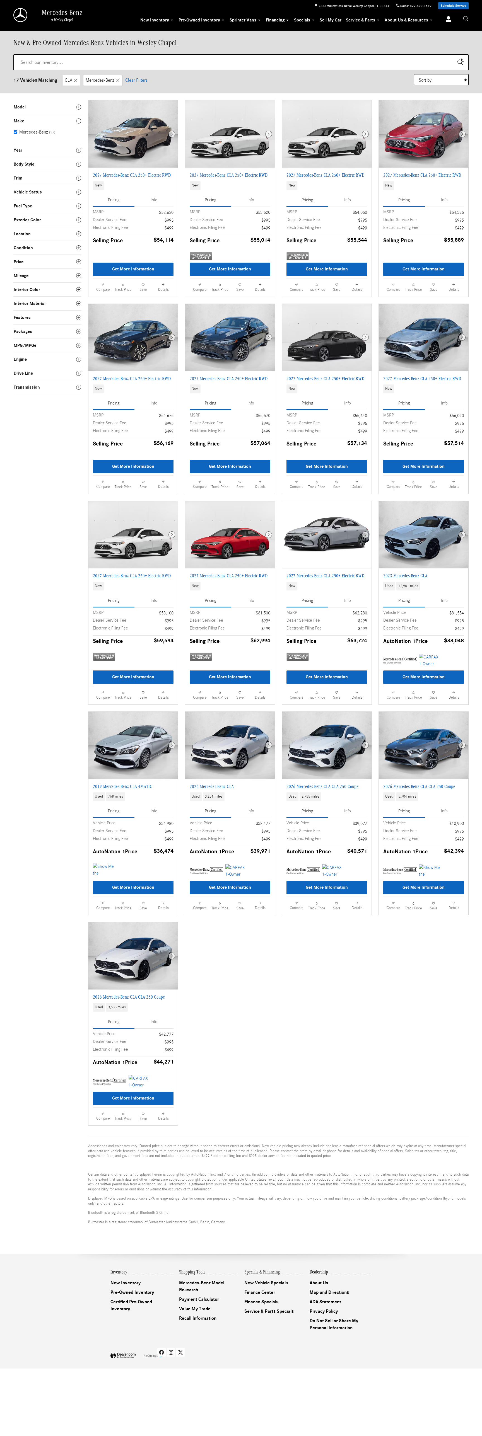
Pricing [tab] (113, 199)
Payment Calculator (199, 1299)
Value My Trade (195, 1309)
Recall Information (197, 1318)
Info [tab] (154, 199)
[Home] (20, 15)
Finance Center (259, 1292)
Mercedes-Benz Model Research (201, 1286)
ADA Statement (325, 1302)
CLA (68, 80)
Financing (275, 20)
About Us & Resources (406, 20)
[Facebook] (161, 1352)
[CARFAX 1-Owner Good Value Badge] (139, 1081)
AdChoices (151, 1356)
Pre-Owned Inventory (199, 20)
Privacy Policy (324, 1311)
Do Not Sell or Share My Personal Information (334, 1324)
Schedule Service (453, 6)
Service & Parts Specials (269, 1311)
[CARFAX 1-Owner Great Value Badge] (429, 660)
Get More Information (133, 269)
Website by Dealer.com (123, 1356)
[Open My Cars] (447, 20)
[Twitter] (180, 1352)
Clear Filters (136, 80)
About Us (319, 1283)
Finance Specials (261, 1302)
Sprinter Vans (243, 20)
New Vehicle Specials (266, 1283)
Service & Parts (360, 20)
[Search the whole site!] (466, 19)
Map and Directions (329, 1292)
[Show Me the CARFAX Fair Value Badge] (103, 869)
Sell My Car (330, 20)
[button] (133, 185)
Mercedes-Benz (100, 80)
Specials (302, 20)
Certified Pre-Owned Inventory (131, 1305)
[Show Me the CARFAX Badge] (429, 871)
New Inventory (154, 20)
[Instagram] (171, 1352)
